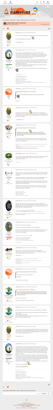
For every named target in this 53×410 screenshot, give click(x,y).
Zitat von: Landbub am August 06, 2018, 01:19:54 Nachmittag (25, 289)
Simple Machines (31, 404)
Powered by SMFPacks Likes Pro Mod (33, 405)
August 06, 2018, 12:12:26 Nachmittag (26, 107)
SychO (30, 406)
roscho (9, 232)
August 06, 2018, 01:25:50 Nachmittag (26, 222)
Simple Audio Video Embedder (19, 405)
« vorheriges (43, 24)
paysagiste (9, 177)
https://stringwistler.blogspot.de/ (21, 76)
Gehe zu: (38, 393)
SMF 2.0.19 (20, 404)
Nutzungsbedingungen (32, 407)
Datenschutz (24, 407)
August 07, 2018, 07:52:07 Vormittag (26, 343)
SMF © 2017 (25, 404)
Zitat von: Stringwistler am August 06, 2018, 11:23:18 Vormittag (26, 91)
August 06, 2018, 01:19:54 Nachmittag (26, 200)
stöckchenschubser (9, 295)
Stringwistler (9, 60)
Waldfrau (9, 41)
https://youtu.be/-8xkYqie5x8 (20, 214)
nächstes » (48, 24)
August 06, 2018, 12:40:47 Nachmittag (26, 153)
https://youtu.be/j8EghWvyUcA (22, 366)
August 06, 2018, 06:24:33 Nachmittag (26, 268)
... (13, 28)
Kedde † (9, 131)
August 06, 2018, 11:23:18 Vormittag (26, 50)
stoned (9, 159)
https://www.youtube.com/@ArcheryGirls (27, 210)
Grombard (10, 24)
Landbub (9, 212)
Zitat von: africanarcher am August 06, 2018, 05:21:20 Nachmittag (26, 271)
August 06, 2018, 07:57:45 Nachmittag (26, 307)
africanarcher (9, 253)
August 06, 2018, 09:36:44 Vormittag (26, 32)
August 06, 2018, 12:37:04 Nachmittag (26, 125)
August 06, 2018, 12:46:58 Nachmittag (26, 169)
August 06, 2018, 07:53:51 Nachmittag (26, 286)
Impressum (18, 407)
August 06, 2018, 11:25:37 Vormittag (26, 88)
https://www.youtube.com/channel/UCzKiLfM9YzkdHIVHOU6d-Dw (26, 148)
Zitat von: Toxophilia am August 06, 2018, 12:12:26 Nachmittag (25, 127)
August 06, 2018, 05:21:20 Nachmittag (26, 247)
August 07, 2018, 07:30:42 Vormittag (26, 326)
